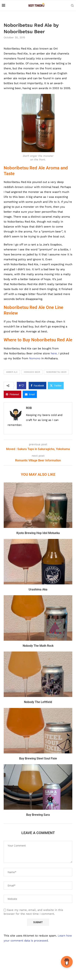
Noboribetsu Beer (56, 372)
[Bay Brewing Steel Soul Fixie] (38, 730)
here (54, 353)
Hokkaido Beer (32, 372)
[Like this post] (22, 385)
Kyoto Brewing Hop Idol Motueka (38, 533)
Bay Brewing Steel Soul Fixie (38, 758)
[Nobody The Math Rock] (38, 618)
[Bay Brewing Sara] (38, 787)
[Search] (72, 5)
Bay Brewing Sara (38, 814)
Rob (29, 408)
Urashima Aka (38, 589)
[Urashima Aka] (38, 561)
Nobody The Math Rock (38, 645)
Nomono (34, 358)
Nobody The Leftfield (38, 702)
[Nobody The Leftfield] (38, 674)
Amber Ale (12, 372)
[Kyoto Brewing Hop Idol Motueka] (38, 505)
